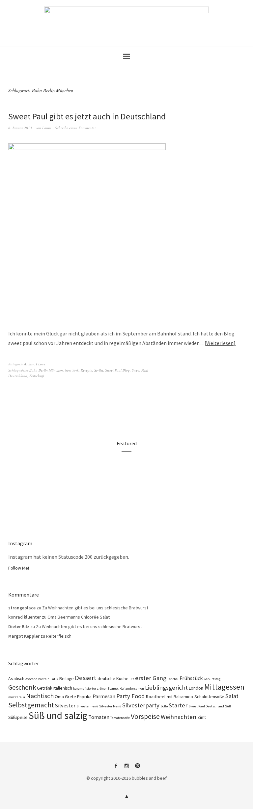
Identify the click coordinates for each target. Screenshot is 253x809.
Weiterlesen (220, 343)
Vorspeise (145, 716)
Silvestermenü (87, 706)
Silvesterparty (140, 705)
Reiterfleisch (58, 636)
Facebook (116, 768)
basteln (43, 679)
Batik (54, 679)
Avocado (31, 679)
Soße (164, 706)
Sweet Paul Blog (117, 370)
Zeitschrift (36, 375)
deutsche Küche (113, 678)
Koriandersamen (132, 688)
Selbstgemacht (31, 704)
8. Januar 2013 (20, 127)
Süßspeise (18, 717)
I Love (40, 363)
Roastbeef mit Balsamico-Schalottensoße (185, 696)
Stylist (98, 370)
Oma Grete (65, 696)
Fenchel (173, 679)
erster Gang (150, 678)
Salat (232, 696)
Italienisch (62, 688)
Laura (46, 127)
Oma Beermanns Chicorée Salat (78, 617)
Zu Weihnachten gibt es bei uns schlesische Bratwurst (95, 608)
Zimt (201, 717)
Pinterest (137, 768)
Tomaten (98, 717)
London (196, 688)
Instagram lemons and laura (126, 768)
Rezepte (86, 370)
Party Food (130, 696)
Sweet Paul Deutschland (206, 706)
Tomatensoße (120, 718)
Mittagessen (224, 687)
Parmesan (104, 696)
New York (72, 370)
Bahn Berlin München (46, 370)
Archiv (29, 363)
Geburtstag (212, 679)
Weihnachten (178, 717)
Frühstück (191, 678)
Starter (178, 705)
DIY (131, 679)
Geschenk (22, 687)
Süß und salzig (58, 715)
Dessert (86, 678)
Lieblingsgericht (166, 687)
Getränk (44, 688)
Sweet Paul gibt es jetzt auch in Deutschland (87, 116)
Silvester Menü (110, 706)
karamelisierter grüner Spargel (96, 688)
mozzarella (16, 697)
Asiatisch (16, 678)
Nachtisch (40, 696)
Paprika (84, 696)
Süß (228, 706)
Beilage (66, 678)
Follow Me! (18, 568)
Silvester (65, 705)
